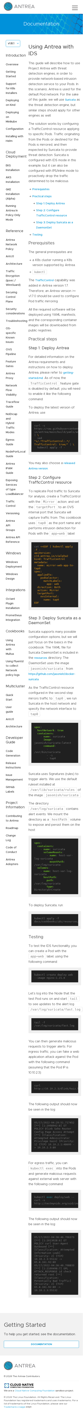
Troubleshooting (16, 321)
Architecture (14, 264)
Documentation (41, 1344)
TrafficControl (44, 280)
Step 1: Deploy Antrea (50, 203)
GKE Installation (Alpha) (13, 194)
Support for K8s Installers (11, 88)
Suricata (70, 100)
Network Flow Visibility (11, 390)
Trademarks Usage (14, 1407)
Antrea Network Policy (11, 245)
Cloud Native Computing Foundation (35, 1390)
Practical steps (42, 196)
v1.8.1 (11, 43)
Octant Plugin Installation (13, 604)
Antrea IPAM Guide (10, 468)
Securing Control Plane (11, 297)
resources (40, 658)
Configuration (14, 129)
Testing (37, 234)
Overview (12, 64)
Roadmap (12, 828)
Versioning (12, 513)
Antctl (10, 256)
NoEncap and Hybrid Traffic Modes (11, 423)
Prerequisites (40, 189)
